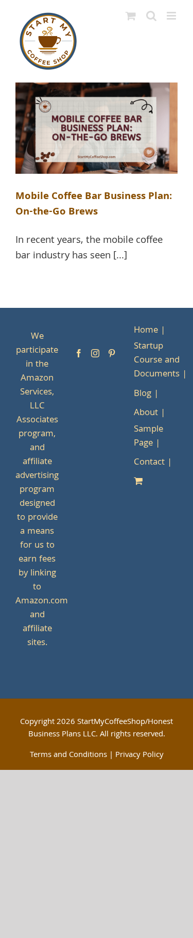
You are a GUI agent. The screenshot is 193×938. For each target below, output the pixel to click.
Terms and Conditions (68, 755)
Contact (149, 463)
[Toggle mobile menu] (172, 15)
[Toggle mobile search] (151, 15)
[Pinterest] (112, 353)
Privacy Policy (139, 755)
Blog (142, 394)
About (146, 413)
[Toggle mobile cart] (131, 15)
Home (146, 331)
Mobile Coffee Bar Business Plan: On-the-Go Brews (93, 205)
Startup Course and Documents (157, 361)
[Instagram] (95, 353)
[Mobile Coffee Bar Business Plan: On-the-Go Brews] (96, 128)
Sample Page (148, 437)
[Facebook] (79, 353)
